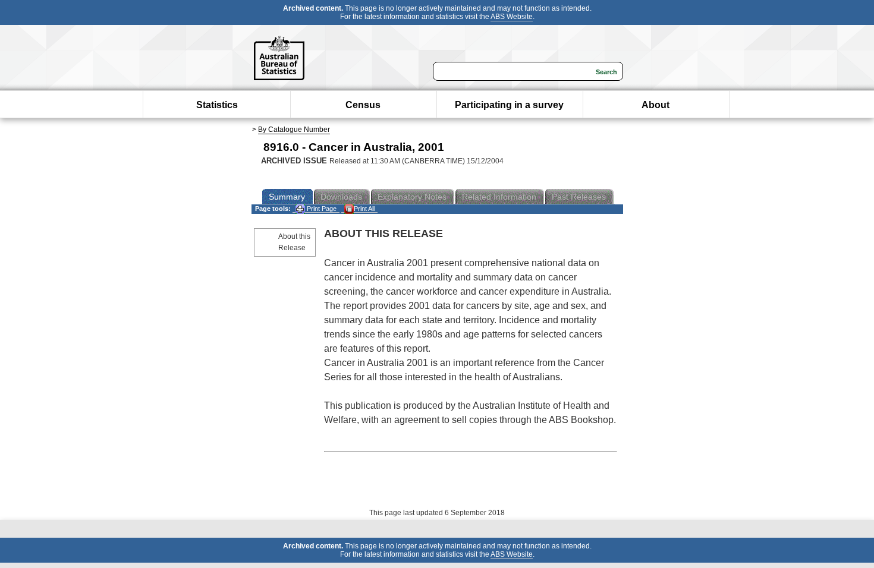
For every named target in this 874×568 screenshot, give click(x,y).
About (655, 105)
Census (363, 105)
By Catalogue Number (294, 129)
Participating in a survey (509, 105)
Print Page (321, 208)
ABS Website (512, 16)
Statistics (217, 105)
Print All (364, 208)
